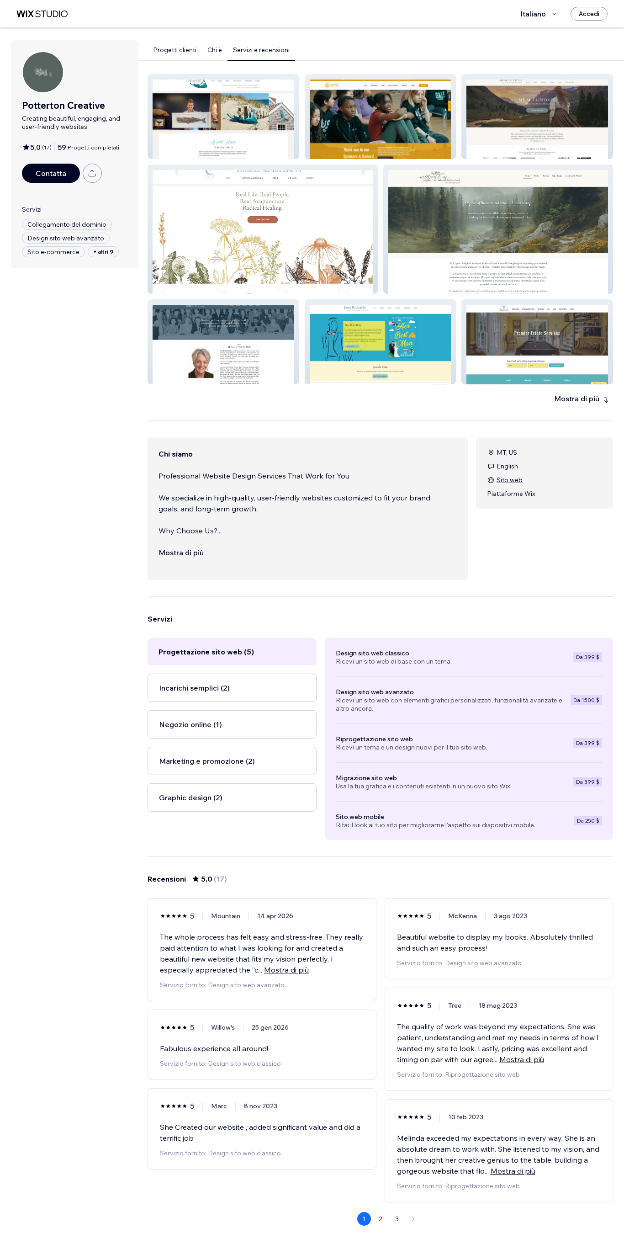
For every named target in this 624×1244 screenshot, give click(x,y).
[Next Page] (413, 1219)
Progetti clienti (174, 50)
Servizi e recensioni (261, 50)
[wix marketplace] (42, 14)
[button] (223, 116)
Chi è (214, 50)
